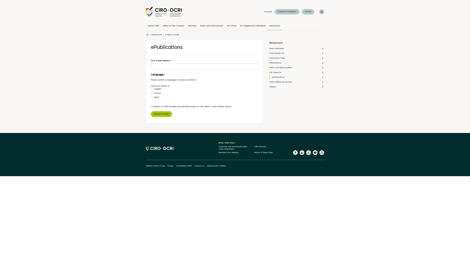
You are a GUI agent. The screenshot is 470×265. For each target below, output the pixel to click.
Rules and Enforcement (211, 26)
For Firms (231, 26)
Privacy (170, 166)
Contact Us (199, 166)
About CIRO (153, 26)
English (157, 89)
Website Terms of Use (155, 166)
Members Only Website (228, 153)
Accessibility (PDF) (184, 166)
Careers (308, 12)
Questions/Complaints (287, 12)
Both (156, 97)
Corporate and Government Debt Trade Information (232, 148)
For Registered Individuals (253, 26)
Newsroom (275, 26)
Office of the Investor (173, 26)
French (157, 93)
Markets (192, 26)
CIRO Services (260, 147)
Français (268, 12)
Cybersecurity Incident (216, 166)
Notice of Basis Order (263, 153)
